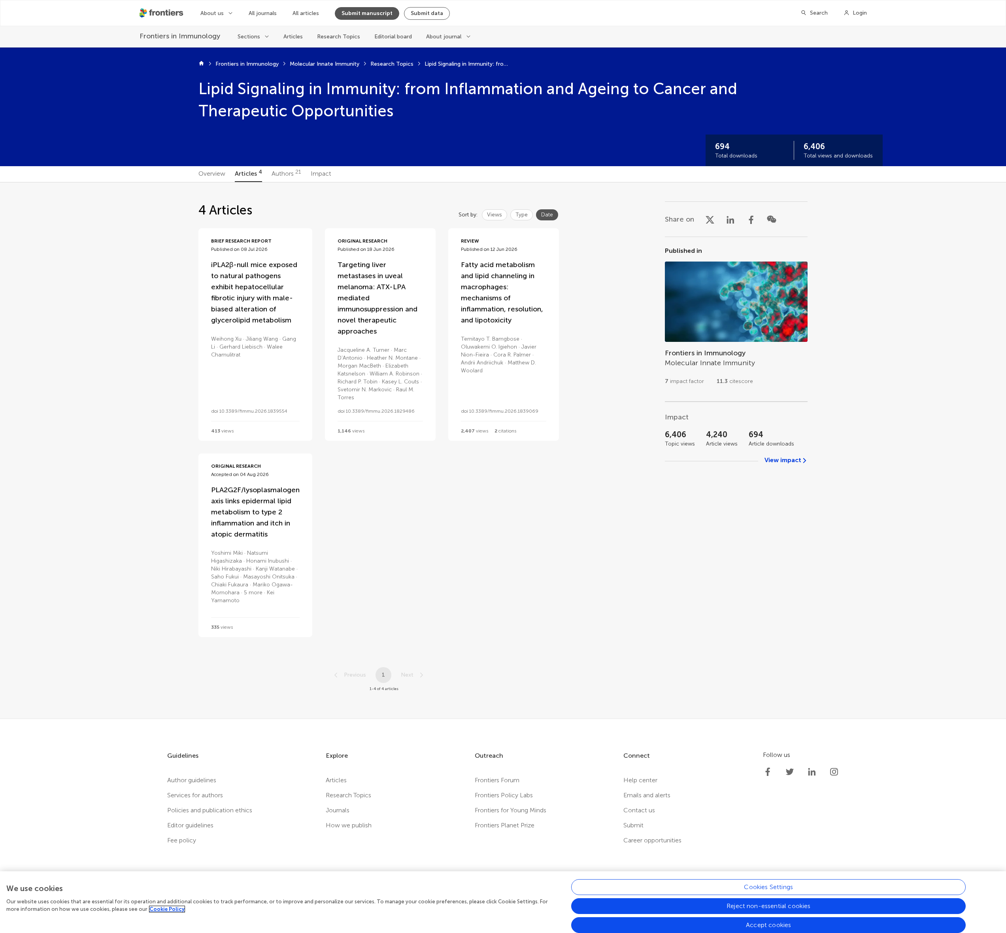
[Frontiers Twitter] (790, 772)
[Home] (201, 64)
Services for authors (195, 795)
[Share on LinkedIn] (730, 219)
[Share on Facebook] (751, 219)
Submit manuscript (367, 13)
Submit (633, 825)
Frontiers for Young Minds (510, 810)
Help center (640, 780)
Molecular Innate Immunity (324, 64)
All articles (306, 13)
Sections (249, 36)
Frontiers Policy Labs (504, 795)
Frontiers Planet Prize (504, 825)
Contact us (639, 810)
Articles (293, 36)
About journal (443, 36)
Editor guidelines (190, 825)
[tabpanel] (503, 450)
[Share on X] (710, 219)
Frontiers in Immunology (247, 64)
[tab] (211, 174)
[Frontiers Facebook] (767, 772)
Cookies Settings (768, 887)
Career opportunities (652, 840)
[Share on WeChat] (772, 219)
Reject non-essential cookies (768, 906)
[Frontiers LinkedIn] (812, 772)
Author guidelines (191, 780)
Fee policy (181, 840)
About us (212, 13)
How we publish (349, 825)
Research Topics (338, 36)
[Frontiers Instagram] (834, 772)
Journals (337, 810)
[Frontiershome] (162, 13)
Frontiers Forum (497, 780)
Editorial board (393, 36)
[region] (503, 902)
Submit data (427, 13)
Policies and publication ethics (209, 810)
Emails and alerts (646, 795)
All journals (263, 13)
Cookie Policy (167, 909)
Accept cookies (768, 925)
